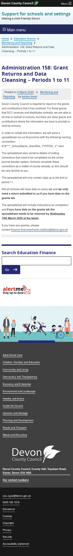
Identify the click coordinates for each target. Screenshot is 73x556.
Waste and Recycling (15, 434)
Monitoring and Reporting (17, 43)
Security (7, 536)
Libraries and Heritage (15, 413)
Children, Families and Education (21, 362)
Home (5, 38)
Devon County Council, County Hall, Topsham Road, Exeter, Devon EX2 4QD (34, 471)
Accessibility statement (16, 543)
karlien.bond (29, 96)
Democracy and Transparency (20, 376)
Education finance (25, 38)
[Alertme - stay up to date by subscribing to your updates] (17, 289)
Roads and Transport (15, 427)
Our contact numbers (16, 480)
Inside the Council (13, 405)
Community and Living (15, 369)
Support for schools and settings (36, 15)
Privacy (7, 530)
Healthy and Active (13, 398)
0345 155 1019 (11, 502)
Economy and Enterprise (17, 384)
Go (7, 269)
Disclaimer (9, 509)
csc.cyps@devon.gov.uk (17, 495)
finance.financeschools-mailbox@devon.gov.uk (39, 229)
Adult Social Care (12, 355)
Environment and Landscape (19, 391)
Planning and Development (18, 420)
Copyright (8, 523)
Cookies (7, 516)
